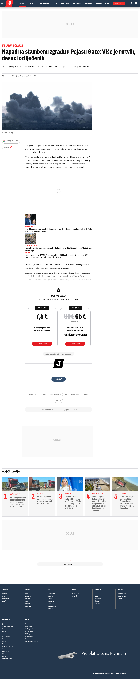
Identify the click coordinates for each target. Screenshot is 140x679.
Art (95, 593)
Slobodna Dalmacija (7, 626)
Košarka (27, 598)
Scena (89, 3)
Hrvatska (4, 593)
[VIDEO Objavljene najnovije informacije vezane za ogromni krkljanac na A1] (42, 484)
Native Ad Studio (7, 659)
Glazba (97, 601)
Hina (7, 76)
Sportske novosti (6, 629)
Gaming (50, 608)
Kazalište (97, 603)
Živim (3, 649)
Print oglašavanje (30, 636)
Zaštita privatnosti (30, 629)
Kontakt (27, 639)
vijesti (5, 589)
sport (27, 589)
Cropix (4, 656)
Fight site (27, 603)
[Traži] (136, 3)
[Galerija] (47, 106)
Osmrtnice (102, 3)
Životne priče (52, 606)
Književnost (98, 598)
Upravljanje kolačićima (31, 641)
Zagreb (4, 601)
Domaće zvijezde (122, 593)
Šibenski (4, 654)
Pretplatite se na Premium (103, 653)
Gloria (4, 641)
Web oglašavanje (30, 634)
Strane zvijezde (122, 596)
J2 (56, 3)
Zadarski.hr (5, 651)
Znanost (50, 596)
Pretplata (118, 3)
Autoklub (5, 634)
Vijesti (22, 3)
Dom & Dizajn (6, 636)
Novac (77, 3)
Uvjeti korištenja (29, 626)
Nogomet (28, 596)
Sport (33, 3)
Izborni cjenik (29, 631)
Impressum (28, 624)
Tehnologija (51, 593)
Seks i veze (51, 601)
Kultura (65, 3)
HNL (26, 593)
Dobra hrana (5, 639)
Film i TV (97, 596)
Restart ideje (75, 596)
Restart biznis (75, 593)
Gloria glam (5, 644)
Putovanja (51, 603)
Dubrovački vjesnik (7, 646)
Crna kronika (5, 598)
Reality (120, 598)
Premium (45, 3)
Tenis (26, 601)
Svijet (3, 596)
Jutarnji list (5, 624)
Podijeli (6, 147)
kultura (98, 589)
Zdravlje (50, 598)
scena (120, 589)
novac (74, 589)
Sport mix (28, 606)
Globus (4, 631)
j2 (49, 589)
